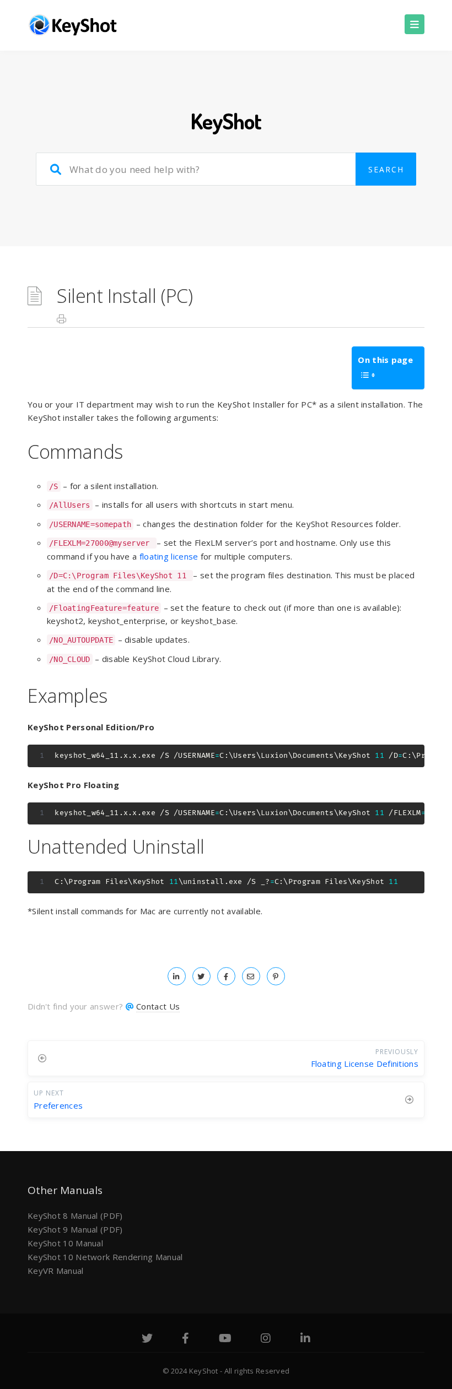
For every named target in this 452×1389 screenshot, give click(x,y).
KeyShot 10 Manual (65, 1243)
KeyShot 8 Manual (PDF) (75, 1215)
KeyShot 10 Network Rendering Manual (105, 1256)
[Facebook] (185, 1339)
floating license (168, 556)
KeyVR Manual (56, 1270)
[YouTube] (225, 1339)
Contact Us (158, 1006)
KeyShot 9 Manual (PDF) (75, 1229)
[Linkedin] (305, 1339)
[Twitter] (147, 1339)
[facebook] (226, 975)
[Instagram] (265, 1339)
